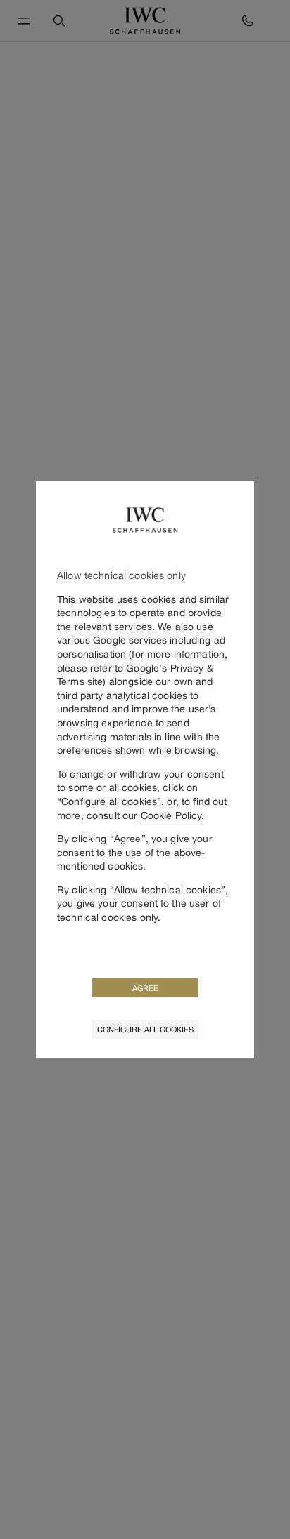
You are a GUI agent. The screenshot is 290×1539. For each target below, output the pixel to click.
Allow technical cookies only (121, 575)
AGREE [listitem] (145, 987)
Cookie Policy (169, 815)
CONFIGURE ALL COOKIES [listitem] (145, 1029)
